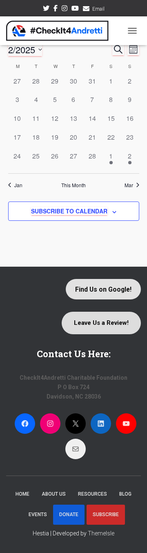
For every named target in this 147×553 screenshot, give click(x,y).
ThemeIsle (101, 533)
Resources (92, 494)
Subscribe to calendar (69, 211)
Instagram (64, 9)
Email (98, 9)
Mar (129, 185)
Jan (18, 185)
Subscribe (106, 514)
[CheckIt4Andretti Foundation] (60, 30)
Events (38, 514)
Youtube (75, 9)
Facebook (55, 9)
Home (22, 494)
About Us (54, 494)
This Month (73, 185)
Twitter (46, 9)
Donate (68, 514)
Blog (125, 494)
